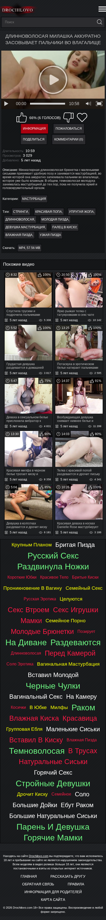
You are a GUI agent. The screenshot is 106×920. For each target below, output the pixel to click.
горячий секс (53, 772)
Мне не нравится (68, 117)
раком (83, 707)
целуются (71, 599)
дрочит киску (32, 794)
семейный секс (84, 588)
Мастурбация (34, 199)
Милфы (59, 707)
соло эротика (19, 664)
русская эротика (40, 599)
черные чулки (53, 686)
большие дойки (35, 804)
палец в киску (64, 227)
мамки (31, 621)
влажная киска (34, 718)
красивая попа (48, 212)
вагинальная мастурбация (68, 664)
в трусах (82, 751)
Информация (34, 128)
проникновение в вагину (32, 588)
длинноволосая (19, 219)
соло (82, 794)
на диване (26, 642)
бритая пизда (75, 544)
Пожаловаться (69, 128)
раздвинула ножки (53, 566)
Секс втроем (28, 610)
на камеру (81, 696)
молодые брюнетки (42, 631)
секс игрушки (75, 610)
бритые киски (85, 577)
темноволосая (37, 751)
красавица (80, 718)
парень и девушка (53, 827)
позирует (86, 631)
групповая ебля (24, 729)
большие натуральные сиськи (53, 815)
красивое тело (54, 577)
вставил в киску (36, 740)
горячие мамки (53, 837)
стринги (20, 212)
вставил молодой (53, 674)
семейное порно (66, 620)
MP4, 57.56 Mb (29, 248)
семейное (61, 794)
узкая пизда (50, 235)
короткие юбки (22, 577)
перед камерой (70, 653)
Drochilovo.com (38, 856)
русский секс (53, 556)
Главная (29, 876)
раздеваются (75, 642)
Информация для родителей (53, 892)
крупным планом (32, 544)
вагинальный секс (36, 696)
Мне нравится (21, 117)
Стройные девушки (53, 783)
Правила (76, 884)
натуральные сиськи (53, 762)
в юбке (38, 707)
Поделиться (34, 139)
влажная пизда (18, 235)
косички (18, 707)
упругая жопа (81, 212)
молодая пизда (54, 219)
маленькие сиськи (73, 729)
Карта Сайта (53, 900)
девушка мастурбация (25, 227)
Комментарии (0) (68, 139)
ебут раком (77, 804)
